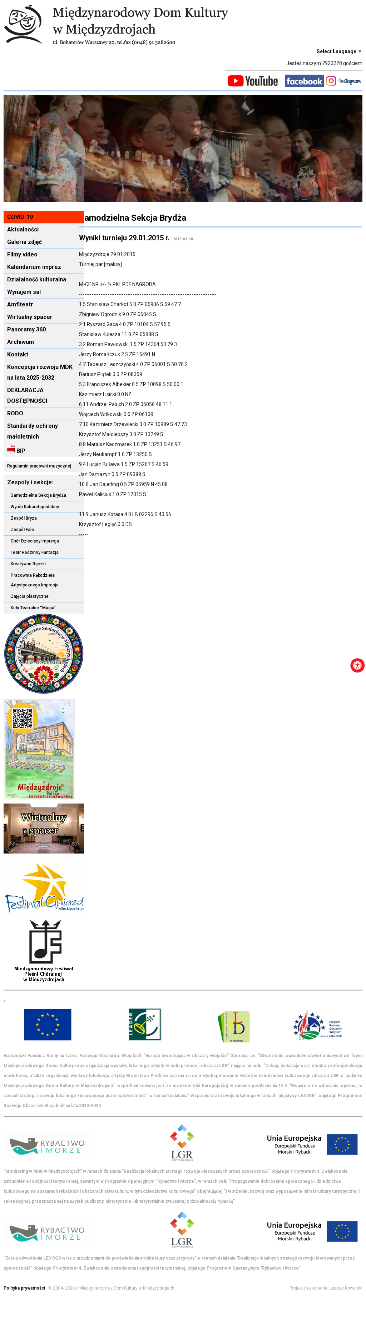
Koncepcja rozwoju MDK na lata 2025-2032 (40, 372)
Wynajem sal (24, 292)
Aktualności (23, 229)
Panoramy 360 (26, 329)
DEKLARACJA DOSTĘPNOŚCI (27, 395)
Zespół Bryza (24, 518)
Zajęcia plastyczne (30, 596)
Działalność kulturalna (36, 279)
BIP (20, 450)
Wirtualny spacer (30, 317)
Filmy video (22, 254)
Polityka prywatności (24, 1288)
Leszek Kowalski (346, 1288)
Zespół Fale (22, 529)
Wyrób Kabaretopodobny (35, 506)
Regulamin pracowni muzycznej (39, 466)
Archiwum (20, 342)
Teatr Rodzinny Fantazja (35, 552)
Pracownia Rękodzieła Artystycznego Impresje (35, 580)
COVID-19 (20, 217)
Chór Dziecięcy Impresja (35, 541)
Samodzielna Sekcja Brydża (38, 495)
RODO (15, 413)
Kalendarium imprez (34, 267)
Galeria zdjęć (24, 242)
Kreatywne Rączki (28, 563)
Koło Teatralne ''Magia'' (33, 607)
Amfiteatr (20, 304)
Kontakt (17, 354)
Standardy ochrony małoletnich (32, 431)
